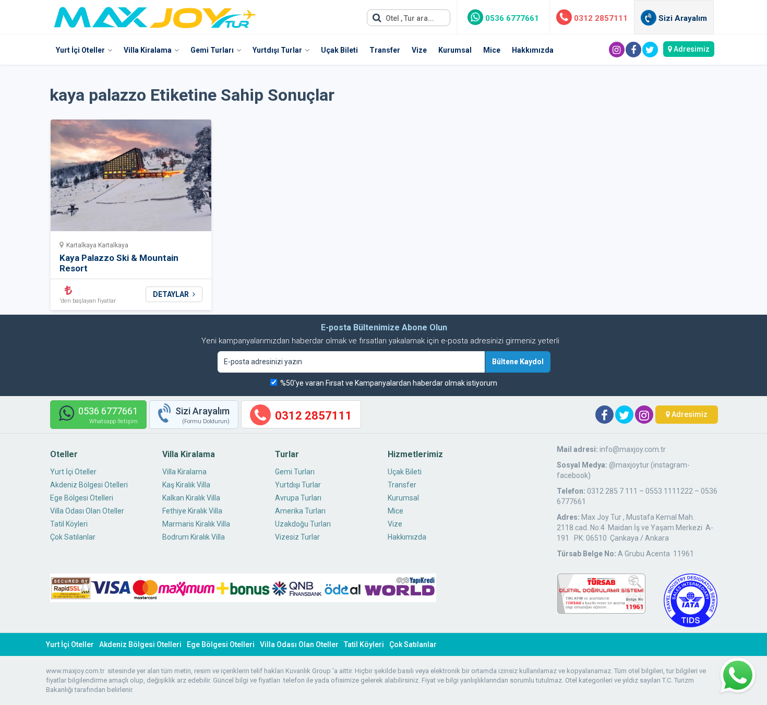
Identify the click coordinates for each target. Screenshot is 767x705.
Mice (491, 50)
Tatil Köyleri (69, 524)
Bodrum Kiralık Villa (193, 537)
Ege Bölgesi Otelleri (81, 498)
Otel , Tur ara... (409, 18)
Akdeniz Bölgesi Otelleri (89, 485)
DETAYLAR (171, 294)
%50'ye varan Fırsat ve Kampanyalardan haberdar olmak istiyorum (388, 383)
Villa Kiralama (148, 50)
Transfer (384, 50)
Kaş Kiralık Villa (186, 485)
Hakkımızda (533, 50)
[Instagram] (617, 49)
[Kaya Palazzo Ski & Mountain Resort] (131, 179)
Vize (419, 50)
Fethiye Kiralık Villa (192, 511)
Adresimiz (691, 49)
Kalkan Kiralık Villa (191, 498)
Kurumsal (455, 50)
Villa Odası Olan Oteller (87, 511)
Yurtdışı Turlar (277, 50)
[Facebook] (633, 49)
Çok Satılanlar (72, 537)
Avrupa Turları (298, 498)
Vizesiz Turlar (297, 537)
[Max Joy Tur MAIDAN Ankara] (155, 14)
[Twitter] (650, 49)
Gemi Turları (212, 50)
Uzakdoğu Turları (303, 524)
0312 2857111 (600, 18)
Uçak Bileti (339, 50)
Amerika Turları (300, 511)
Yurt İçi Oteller (80, 50)
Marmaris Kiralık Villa (196, 524)
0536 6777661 (511, 18)
